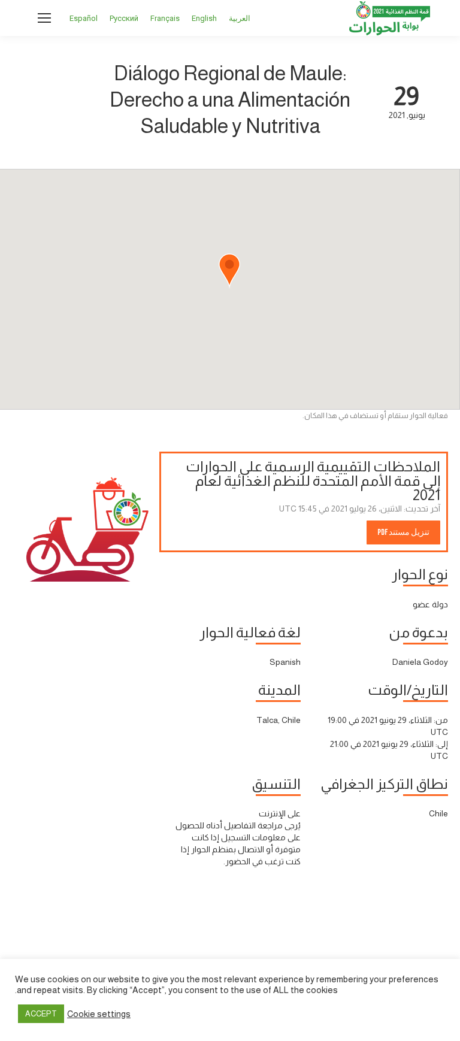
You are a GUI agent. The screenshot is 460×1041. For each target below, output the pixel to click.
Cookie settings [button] (99, 1014)
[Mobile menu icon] (44, 18)
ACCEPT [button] (41, 1013)
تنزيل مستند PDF (403, 532)
